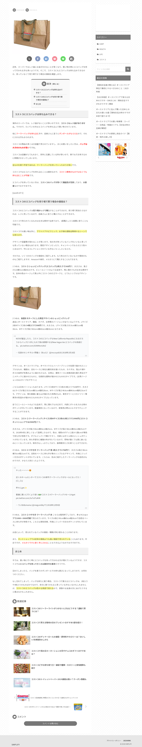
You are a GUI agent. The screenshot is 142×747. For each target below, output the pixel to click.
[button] (71, 58)
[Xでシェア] (29, 58)
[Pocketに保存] (54, 58)
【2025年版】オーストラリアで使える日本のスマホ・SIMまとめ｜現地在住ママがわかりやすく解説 (113, 100)
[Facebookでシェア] (37, 58)
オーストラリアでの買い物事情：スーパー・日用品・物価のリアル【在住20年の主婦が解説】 (113, 124)
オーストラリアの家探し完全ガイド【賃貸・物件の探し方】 (113, 135)
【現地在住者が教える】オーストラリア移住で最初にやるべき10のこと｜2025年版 (113, 88)
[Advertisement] (113, 18)
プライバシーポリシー (114, 741)
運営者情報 (127, 741)
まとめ (38, 104)
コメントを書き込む (50, 723)
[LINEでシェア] (63, 58)
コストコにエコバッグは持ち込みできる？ (49, 91)
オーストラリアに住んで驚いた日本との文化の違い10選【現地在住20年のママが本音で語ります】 (113, 112)
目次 (49, 83)
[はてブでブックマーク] (46, 58)
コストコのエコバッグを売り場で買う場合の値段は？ (49, 98)
